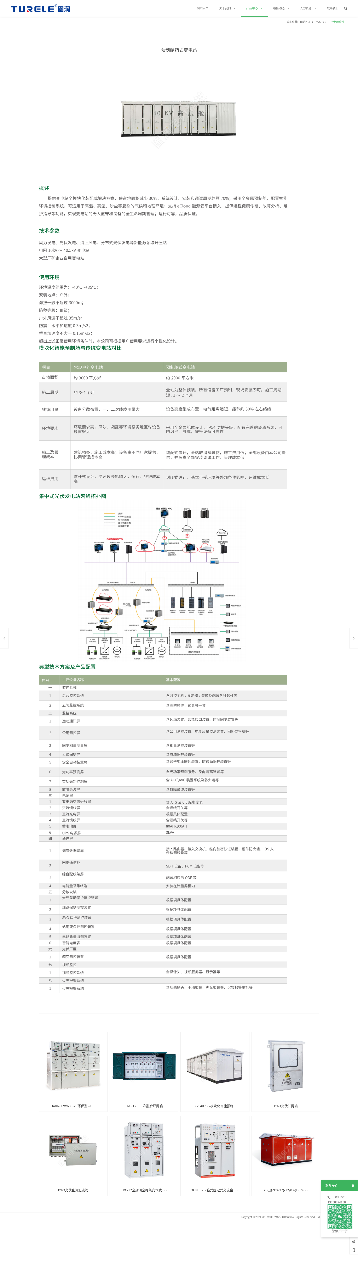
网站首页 (305, 22)
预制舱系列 (337, 22)
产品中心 (321, 22)
